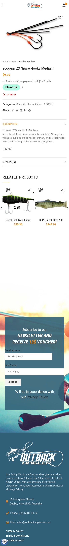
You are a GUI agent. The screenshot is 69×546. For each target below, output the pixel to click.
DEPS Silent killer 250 (50, 220)
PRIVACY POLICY (14, 531)
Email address (12, 350)
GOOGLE (48, 104)
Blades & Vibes (27, 61)
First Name (10, 365)
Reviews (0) (9, 162)
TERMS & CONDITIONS (17, 536)
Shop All (20, 104)
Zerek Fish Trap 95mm (18, 220)
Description (10, 124)
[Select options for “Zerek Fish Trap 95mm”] (29, 190)
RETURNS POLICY (15, 540)
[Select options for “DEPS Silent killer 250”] (62, 190)
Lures (13, 61)
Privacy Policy (37, 397)
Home (5, 61)
